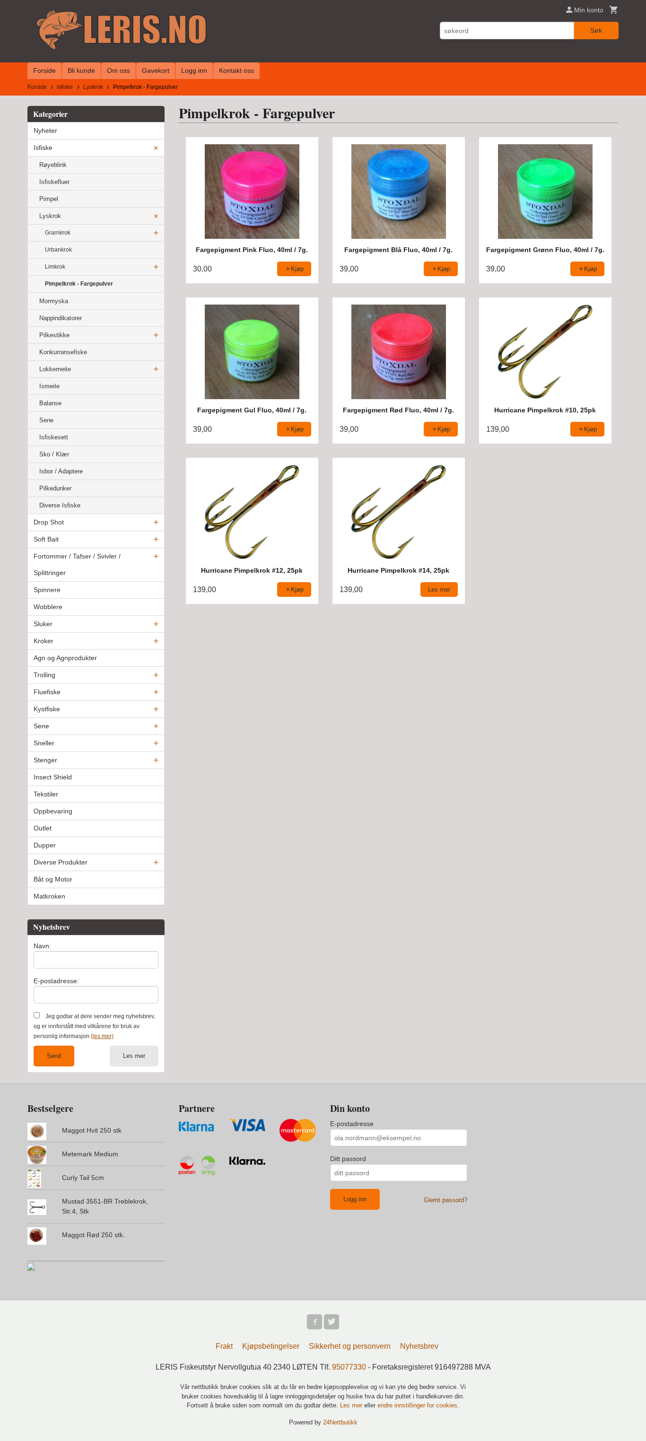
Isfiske (43, 147)
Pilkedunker (55, 488)
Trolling (44, 675)
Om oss (118, 70)
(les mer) (102, 1036)
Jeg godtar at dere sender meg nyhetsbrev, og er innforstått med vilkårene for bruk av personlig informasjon (94, 1026)
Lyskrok (50, 215)
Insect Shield (53, 777)
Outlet (43, 828)
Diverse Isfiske (59, 505)
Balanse (50, 403)
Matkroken (49, 896)
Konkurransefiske (63, 352)
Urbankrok (58, 249)
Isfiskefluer (54, 181)
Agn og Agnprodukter (65, 658)
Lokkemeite (55, 369)
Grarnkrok (57, 232)
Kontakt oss (236, 70)
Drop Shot (49, 522)
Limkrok (55, 266)
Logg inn (194, 70)
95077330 (349, 1367)
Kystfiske (47, 709)
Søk (596, 30)
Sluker (43, 624)
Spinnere (47, 590)
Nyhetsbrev (419, 1346)
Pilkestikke (54, 335)
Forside (44, 70)
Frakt (224, 1346)
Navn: (42, 946)
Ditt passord (348, 1158)
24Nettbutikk (340, 1422)
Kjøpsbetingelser (270, 1346)
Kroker (43, 641)
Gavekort (155, 70)
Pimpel (48, 198)
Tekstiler (46, 794)
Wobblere (48, 607)
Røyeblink (53, 164)
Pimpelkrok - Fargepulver (79, 283)
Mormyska (53, 301)
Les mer (134, 1055)
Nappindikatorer (60, 318)
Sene (46, 420)
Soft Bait (46, 539)
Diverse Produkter (60, 862)
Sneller (44, 743)
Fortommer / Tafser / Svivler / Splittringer (77, 564)
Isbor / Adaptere (61, 471)
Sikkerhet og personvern (350, 1346)
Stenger (45, 760)
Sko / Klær (54, 454)
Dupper (45, 845)
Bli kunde (81, 70)
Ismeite (49, 386)
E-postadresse (352, 1123)
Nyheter (45, 130)
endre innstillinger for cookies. (418, 1405)
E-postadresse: (56, 981)
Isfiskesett (53, 437)
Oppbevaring (53, 811)
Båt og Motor (53, 879)
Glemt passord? (445, 1200)
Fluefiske (47, 692)
